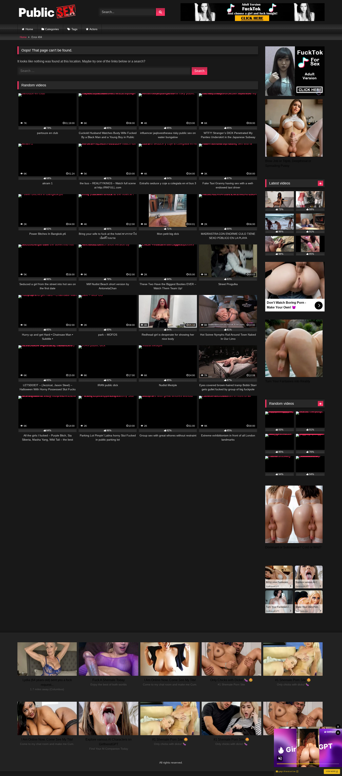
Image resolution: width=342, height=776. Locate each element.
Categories (52, 29)
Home (29, 29)
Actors (93, 29)
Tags (74, 29)
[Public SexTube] (47, 12)
